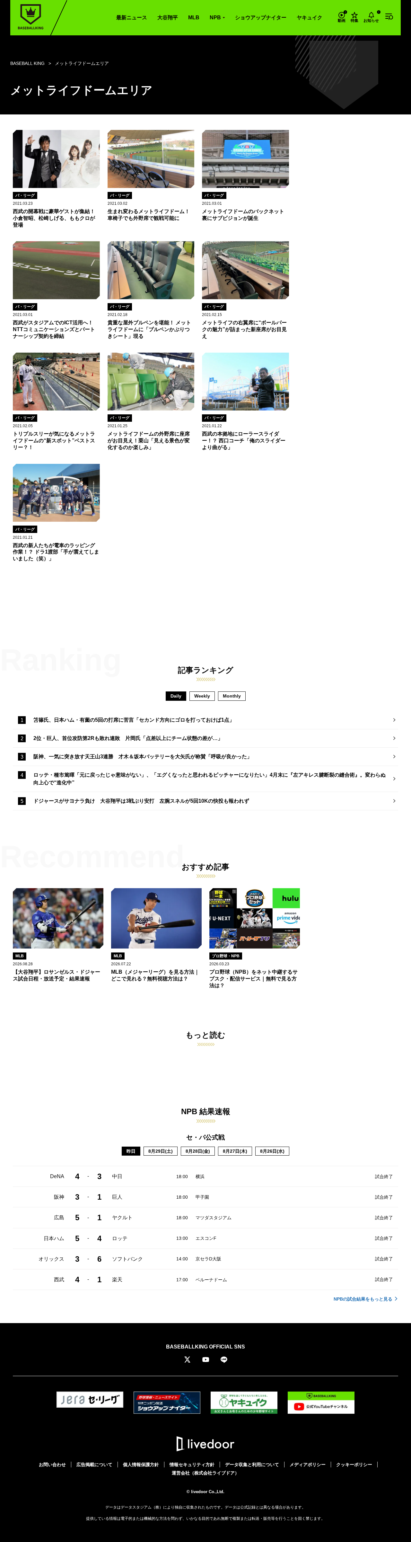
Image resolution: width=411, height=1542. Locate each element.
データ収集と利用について (252, 1464)
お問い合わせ (52, 1464)
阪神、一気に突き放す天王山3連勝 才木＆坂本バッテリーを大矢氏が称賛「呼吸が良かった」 (142, 756)
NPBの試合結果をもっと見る (363, 1299)
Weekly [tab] (202, 696)
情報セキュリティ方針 (192, 1464)
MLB (193, 17)
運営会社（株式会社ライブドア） (205, 1472)
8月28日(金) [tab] (198, 1151)
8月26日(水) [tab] (272, 1151)
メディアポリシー (308, 1464)
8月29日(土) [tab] (160, 1151)
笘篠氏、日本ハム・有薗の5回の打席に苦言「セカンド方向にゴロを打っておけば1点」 (133, 720)
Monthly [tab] (232, 696)
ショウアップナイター (260, 17)
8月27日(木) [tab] (235, 1151)
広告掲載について (94, 1464)
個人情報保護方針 (141, 1464)
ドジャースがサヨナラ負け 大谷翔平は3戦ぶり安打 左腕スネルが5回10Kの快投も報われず (141, 801)
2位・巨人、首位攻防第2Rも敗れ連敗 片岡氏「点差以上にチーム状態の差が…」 (128, 738)
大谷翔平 (167, 17)
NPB (215, 17)
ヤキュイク (309, 17)
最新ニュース (131, 17)
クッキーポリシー (354, 1464)
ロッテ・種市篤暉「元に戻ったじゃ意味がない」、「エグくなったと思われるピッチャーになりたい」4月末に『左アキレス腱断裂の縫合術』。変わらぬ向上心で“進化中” (209, 778)
